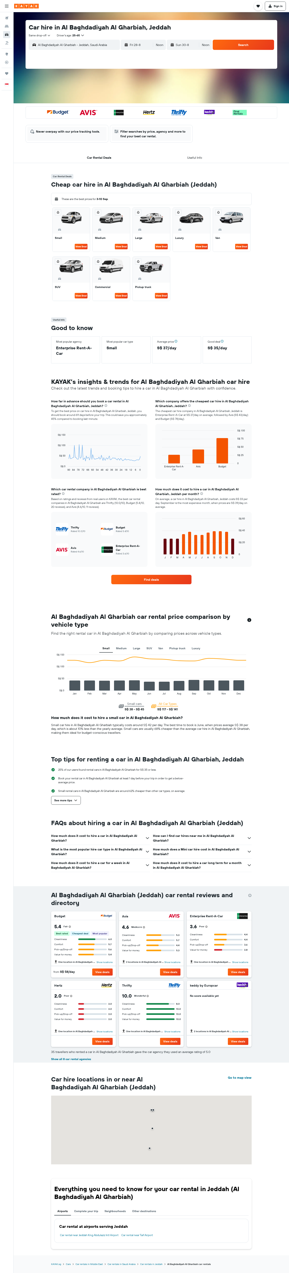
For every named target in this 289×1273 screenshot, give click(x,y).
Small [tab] (106, 648)
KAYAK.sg (56, 1264)
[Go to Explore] (7, 54)
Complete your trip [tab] (86, 1211)
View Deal (81, 246)
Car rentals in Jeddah (151, 1264)
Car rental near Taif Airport (137, 1235)
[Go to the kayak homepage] (26, 6)
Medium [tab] (121, 648)
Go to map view (239, 1077)
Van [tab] (160, 648)
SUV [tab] (149, 648)
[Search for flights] (7, 18)
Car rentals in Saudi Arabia (121, 1264)
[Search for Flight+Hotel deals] (7, 43)
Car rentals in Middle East (89, 1264)
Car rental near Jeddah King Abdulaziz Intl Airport (89, 1235)
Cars (68, 1264)
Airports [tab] (62, 1211)
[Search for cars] (7, 35)
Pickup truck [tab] (177, 648)
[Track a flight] (7, 62)
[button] (6, 6)
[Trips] (7, 73)
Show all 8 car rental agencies (71, 1059)
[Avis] (174, 916)
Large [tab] (136, 648)
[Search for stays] (7, 26)
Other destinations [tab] (144, 1211)
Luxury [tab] (196, 648)
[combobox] (40, 35)
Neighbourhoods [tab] (115, 1211)
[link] (151, 579)
